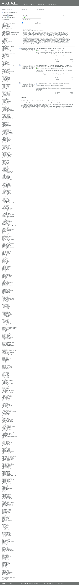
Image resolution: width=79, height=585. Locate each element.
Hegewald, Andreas (6, 186)
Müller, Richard (5, 360)
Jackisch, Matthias (6, 230)
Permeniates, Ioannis (7, 396)
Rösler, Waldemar (6, 443)
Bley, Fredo (4, 61)
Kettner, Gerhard (6, 257)
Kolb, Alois (4, 277)
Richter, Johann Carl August (8, 432)
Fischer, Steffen (5, 129)
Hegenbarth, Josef (6, 185)
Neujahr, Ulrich (5, 375)
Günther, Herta (5, 163)
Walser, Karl (5, 542)
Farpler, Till (4, 123)
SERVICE (47, 1)
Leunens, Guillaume (6, 308)
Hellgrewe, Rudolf (6, 191)
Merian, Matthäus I (6, 335)
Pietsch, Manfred (6, 400)
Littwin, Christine (6, 316)
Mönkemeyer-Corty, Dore (8, 348)
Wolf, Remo (5, 564)
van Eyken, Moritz (6, 529)
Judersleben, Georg (6, 236)
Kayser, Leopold (6, 253)
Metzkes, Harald (6, 339)
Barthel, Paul (5, 45)
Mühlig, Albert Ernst (6, 358)
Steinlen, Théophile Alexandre (9, 498)
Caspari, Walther (6, 79)
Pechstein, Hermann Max (8, 394)
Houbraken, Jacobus (7, 221)
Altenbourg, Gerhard (7, 30)
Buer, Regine (5, 76)
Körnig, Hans (5, 281)
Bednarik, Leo (5, 49)
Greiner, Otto (5, 153)
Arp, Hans (4, 39)
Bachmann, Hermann (7, 41)
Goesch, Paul (5, 151)
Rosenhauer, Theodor (7, 442)
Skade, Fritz (5, 491)
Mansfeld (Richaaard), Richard (9, 327)
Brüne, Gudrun (5, 72)
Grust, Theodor (5, 162)
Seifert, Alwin (5, 486)
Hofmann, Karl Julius (7, 212)
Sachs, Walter (5, 445)
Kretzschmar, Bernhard (7, 285)
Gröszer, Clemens (6, 159)
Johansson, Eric (6, 233)
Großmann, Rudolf (6, 156)
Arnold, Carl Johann (6, 37)
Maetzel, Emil (5, 324)
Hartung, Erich (5, 178)
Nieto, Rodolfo (5, 376)
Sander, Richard (6, 448)
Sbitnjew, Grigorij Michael (8, 451)
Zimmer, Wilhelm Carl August (8, 577)
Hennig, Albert (5, 195)
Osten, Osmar (5, 388)
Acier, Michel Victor (6, 22)
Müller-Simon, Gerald (7, 367)
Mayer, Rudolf (5, 329)
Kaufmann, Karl (5, 252)
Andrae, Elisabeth (6, 31)
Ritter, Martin (5, 437)
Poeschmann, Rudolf (7, 405)
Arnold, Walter (5, 35)
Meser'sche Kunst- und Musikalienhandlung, (7, 338)
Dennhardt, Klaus (6, 95)
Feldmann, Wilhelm (6, 125)
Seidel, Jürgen (5, 485)
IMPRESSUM (50, 583)
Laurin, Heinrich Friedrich (8, 299)
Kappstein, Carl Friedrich (8, 247)
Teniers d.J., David (6, 510)
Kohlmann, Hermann (7, 275)
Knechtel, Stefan (6, 267)
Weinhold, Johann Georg (8, 551)
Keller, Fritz (4, 254)
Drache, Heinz (5, 104)
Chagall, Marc (5, 80)
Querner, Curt (5, 415)
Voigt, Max (4, 536)
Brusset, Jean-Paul (6, 73)
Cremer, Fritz (5, 90)
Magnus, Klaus (5, 326)
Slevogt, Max (5, 493)
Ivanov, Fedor (5, 228)
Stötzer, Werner (5, 501)
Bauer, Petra (5, 48)
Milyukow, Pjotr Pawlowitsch (8, 345)
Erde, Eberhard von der (7, 118)
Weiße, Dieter (5, 554)
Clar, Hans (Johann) (7, 81)
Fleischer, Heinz (6, 131)
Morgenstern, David (6, 349)
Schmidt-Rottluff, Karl (7, 463)
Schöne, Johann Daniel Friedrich (9, 470)
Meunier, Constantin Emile (8, 342)
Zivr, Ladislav (5, 578)
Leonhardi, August (6, 306)
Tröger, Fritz (5, 519)
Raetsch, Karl (5, 418)
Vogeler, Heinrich (6, 534)
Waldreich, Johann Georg (8, 541)
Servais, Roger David (7, 488)
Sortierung (8, 15)
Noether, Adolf (5, 377)
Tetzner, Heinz (5, 511)
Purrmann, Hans (6, 413)
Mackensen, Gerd (6, 323)
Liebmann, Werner (6, 313)
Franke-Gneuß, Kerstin (7, 133)
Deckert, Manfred (6, 93)
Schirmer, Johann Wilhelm (8, 458)
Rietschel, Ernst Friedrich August (9, 436)
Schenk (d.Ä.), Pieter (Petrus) (9, 456)
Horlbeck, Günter (6, 220)
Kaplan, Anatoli (5, 246)
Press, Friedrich (6, 409)
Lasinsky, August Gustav (8, 298)
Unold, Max (4, 528)
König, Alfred (5, 280)
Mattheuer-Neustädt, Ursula (8, 328)
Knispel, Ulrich (5, 268)
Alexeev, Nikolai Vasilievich (8, 28)
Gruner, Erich (5, 161)
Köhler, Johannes (6, 274)
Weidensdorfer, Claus (7, 549)
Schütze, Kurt (5, 482)
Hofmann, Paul (5, 210)
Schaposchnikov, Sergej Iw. (8, 452)
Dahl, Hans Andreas (6, 91)
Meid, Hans (4, 330)
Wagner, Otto (5, 540)
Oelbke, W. (4, 381)
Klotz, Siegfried (5, 265)
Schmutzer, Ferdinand (7, 465)
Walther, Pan (5, 543)
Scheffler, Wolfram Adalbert (8, 453)
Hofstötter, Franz (6, 213)
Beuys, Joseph (5, 56)
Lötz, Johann (5, 320)
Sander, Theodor (6, 449)
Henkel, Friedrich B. (6, 193)
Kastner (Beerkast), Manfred (9, 250)
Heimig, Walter (5, 187)
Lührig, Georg (5, 322)
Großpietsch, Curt (6, 157)
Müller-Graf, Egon (6, 365)
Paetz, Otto (4, 391)
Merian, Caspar (5, 336)
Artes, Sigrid (5, 40)
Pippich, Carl (5, 403)
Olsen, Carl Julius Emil (7, 383)
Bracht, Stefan (5, 70)
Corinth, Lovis (5, 87)
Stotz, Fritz (4, 500)
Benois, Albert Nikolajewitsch (8, 53)
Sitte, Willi (4, 490)
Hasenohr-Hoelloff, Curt (7, 179)
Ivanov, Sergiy (5, 227)
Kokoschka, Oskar (6, 276)
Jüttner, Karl (5, 238)
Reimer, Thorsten (6, 424)
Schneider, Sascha (6, 466)
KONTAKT (53, 1)
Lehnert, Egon (5, 300)
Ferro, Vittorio (5, 128)
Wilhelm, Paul (5, 558)
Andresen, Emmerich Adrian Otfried (10, 32)
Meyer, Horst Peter (6, 344)
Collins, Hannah (5, 86)
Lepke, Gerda (5, 307)
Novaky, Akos (5, 379)
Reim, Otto (4, 422)
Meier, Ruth (4, 331)
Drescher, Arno (5, 108)
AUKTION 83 (48, 4)
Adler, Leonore (5, 24)
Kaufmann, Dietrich (6, 251)
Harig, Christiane (6, 177)
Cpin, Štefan (5, 88)
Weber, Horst (5, 547)
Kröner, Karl (5, 288)
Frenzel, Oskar (5, 134)
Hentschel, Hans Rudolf (7, 197)
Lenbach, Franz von (7, 303)
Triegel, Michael (5, 518)
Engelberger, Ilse (6, 116)
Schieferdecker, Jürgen (7, 457)
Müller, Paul (4, 362)
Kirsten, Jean (5, 260)
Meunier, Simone (6, 341)
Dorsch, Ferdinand (6, 103)
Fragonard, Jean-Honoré (8, 132)
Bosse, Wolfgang (6, 68)
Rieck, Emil (4, 435)
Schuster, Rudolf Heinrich (8, 479)
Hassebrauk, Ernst (6, 180)
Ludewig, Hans (5, 321)
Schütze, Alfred (5, 480)
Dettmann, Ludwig (6, 96)
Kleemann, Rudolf (6, 261)
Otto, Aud (4, 389)
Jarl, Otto (4, 231)
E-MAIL (10, 583)
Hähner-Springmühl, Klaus (8, 171)
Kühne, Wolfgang (6, 295)
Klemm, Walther (5, 262)
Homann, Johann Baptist (8, 216)
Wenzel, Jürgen (5, 555)
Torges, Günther (6, 515)
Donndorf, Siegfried (6, 101)
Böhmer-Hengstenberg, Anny (9, 65)
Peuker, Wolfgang (6, 398)
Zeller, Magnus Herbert (7, 572)
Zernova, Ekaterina (6, 573)
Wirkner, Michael (6, 561)
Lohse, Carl (5, 318)
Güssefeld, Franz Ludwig (8, 164)
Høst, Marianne (5, 223)
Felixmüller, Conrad (6, 126)
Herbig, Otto (5, 198)
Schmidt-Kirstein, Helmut (8, 462)
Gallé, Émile (5, 142)
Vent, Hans (4, 531)
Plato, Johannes (6, 404)
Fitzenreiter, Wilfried (6, 130)
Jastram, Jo (5, 232)
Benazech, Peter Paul (7, 52)
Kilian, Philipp (5, 258)
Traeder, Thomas (6, 516)
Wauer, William (5, 546)
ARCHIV (41, 1)
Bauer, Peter (5, 47)
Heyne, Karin (5, 206)
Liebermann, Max (6, 312)
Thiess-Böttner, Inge (7, 513)
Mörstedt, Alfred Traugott (8, 352)
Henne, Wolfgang (6, 194)
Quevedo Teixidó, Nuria (7, 417)
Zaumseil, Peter (5, 571)
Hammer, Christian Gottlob (8, 172)
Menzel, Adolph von (6, 334)
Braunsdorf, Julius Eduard (8, 71)
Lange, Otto (5, 296)
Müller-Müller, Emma (7, 366)
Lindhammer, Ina (6, 315)
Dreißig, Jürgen (5, 107)
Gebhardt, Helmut (6, 145)
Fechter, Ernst (5, 124)
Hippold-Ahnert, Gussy (7, 208)
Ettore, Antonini (5, 122)
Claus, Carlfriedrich (6, 84)
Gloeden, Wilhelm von (7, 149)
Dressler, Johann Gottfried (8, 110)
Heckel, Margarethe (6, 184)
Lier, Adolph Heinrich (7, 314)
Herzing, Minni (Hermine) (8, 202)
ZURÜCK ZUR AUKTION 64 (10, 12)
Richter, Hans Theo (6, 429)
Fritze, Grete (5, 137)
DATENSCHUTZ (59, 583)
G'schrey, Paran (6, 140)
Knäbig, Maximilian (6, 266)
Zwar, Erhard (5, 579)
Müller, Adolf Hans (6, 364)
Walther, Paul (5, 544)
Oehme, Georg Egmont (7, 380)
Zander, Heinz (5, 570)
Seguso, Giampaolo (6, 483)
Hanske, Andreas (6, 176)
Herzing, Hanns (5, 201)
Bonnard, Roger (6, 66)
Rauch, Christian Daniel (7, 419)
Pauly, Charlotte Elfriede (7, 392)
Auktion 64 (26, 22)
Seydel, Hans (5, 489)
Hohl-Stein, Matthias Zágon (8, 214)
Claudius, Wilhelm (6, 83)
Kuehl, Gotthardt (6, 292)
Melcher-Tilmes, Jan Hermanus (9, 333)
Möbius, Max (5, 346)
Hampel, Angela (5, 175)
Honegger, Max (5, 219)
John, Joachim (5, 235)
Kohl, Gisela (5, 273)
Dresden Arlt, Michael (7, 109)
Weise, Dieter (5, 553)
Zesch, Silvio (5, 574)
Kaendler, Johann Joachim (8, 239)
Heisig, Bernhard (6, 189)
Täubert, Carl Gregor (7, 506)
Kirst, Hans (4, 259)
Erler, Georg (5, 119)
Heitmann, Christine (6, 190)
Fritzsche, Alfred (6, 138)
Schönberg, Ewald (6, 468)
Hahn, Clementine (6, 169)
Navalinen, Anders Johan (8, 371)
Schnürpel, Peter (6, 467)
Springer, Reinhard (6, 496)
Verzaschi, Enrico (6, 532)
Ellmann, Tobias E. (6, 115)
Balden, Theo (5, 42)
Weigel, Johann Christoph (8, 550)
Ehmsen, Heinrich (6, 114)
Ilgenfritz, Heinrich (6, 224)
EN (61, 1)
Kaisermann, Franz (6, 240)
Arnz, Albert (5, 38)
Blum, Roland (5, 63)
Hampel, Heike (5, 174)
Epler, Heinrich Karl (6, 117)
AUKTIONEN (25, 1)
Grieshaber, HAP (6, 155)
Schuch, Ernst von (6, 472)
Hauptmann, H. (5, 182)
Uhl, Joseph (5, 524)
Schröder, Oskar (6, 471)
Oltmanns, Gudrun (6, 384)
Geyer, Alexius (5, 147)
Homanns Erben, (6, 217)
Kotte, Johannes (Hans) (7, 282)
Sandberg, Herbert (6, 447)
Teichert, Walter (5, 508)
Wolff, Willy (4, 565)
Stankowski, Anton (6, 497)
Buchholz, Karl (5, 75)
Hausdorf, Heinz (6, 183)
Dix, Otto (4, 100)
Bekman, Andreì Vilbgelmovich (9, 50)
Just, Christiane (5, 237)
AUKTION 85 (33, 4)
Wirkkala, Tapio (5, 559)
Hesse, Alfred (5, 204)
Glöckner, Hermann (6, 148)
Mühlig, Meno (5, 357)
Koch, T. (4, 271)
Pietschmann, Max (6, 402)
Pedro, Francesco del (7, 395)
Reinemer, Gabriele (6, 425)
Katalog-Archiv (27, 23)
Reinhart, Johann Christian (8, 426)
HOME (4, 583)
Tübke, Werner (5, 521)
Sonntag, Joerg (5, 495)
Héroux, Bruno (5, 199)
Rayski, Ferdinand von (7, 421)
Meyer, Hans (5, 343)
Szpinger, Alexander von (7, 504)
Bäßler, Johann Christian (8, 46)
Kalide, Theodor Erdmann (8, 243)
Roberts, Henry (5, 438)
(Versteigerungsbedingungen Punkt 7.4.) (56, 102)
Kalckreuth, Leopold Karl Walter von (10, 242)
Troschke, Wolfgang (7, 520)
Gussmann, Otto (6, 166)
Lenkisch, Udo (5, 305)
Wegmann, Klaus (6, 548)
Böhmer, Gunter (6, 64)
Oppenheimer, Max (6, 386)
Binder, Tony (5, 58)
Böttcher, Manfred (6, 69)
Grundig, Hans (5, 160)
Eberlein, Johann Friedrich (8, 113)
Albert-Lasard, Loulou (7, 27)
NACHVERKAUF (34, 1)
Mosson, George (6, 353)
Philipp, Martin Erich (6, 399)
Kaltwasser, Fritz (6, 244)
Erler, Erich (4, 121)
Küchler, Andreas (6, 291)
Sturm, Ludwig (5, 503)
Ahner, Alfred (5, 25)
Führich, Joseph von (7, 139)
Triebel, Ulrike (5, 517)
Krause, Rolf (5, 284)
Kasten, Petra (5, 248)
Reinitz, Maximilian (6, 427)
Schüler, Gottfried (6, 473)
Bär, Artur (4, 43)
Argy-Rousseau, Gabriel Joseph (9, 34)
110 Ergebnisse (38, 23)
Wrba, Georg (5, 566)
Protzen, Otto (5, 412)
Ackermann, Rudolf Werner (8, 23)
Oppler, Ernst (5, 387)
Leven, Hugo (5, 311)
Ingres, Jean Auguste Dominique (9, 225)
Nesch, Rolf (5, 374)
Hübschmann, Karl (6, 222)
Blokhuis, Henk (5, 62)
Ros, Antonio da (5, 441)
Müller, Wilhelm (5, 359)
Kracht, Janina (5, 283)
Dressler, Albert (5, 111)
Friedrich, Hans (5, 136)
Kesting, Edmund (6, 255)
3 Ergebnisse (38, 22)
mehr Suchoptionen (64, 15)
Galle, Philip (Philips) (7, 144)
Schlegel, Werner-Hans (7, 459)
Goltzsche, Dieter (6, 152)
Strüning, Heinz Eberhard (8, 502)
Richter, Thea (5, 430)
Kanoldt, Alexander (6, 245)
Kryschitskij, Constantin (7, 290)
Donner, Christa (5, 102)
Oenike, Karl (5, 382)
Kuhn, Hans (5, 293)
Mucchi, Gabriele (6, 356)
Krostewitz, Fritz (6, 289)
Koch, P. (4, 270)
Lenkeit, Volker (5, 304)
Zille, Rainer (5, 576)
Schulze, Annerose (6, 474)
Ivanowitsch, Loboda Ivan (8, 229)
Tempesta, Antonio (6, 509)
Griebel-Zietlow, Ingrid (7, 154)
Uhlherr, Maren (5, 525)
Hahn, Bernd (5, 170)
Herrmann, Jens (6, 200)
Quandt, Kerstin (5, 414)
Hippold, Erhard (5, 207)
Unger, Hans (5, 527)
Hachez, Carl (5, 167)
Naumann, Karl (5, 368)
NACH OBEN (24, 97)
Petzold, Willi (5, 397)
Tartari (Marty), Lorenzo (7, 505)
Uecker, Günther (6, 523)
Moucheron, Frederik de (7, 354)
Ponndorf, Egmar (6, 407)
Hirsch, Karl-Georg (6, 209)
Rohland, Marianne (6, 440)
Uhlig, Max (4, 526)
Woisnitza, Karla (6, 563)
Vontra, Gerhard (6, 539)
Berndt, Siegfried (6, 55)
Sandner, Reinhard (6, 450)
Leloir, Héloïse (5, 301)
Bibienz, (4, 57)
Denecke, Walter (6, 94)
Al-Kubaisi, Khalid (6, 26)
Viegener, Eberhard (6, 533)
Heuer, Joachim (5, 205)
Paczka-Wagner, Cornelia (8, 390)
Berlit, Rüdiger (5, 54)
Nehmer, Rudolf (5, 372)
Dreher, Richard (6, 106)
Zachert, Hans (5, 567)
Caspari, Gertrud (6, 78)
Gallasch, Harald (6, 141)
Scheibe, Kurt (5, 455)
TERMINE (26, 4)
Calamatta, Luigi (6, 77)
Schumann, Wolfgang (7, 478)
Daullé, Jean (5, 92)
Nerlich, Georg (5, 373)
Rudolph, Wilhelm (6, 444)
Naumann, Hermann (7, 369)
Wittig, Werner (5, 562)
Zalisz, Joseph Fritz (6, 569)
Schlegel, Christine (6, 460)
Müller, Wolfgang (6, 361)
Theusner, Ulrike (6, 512)
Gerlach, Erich (5, 146)
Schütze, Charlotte (6, 481)
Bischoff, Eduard (6, 60)
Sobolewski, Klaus (6, 494)
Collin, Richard (5, 85)
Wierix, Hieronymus (6, 556)
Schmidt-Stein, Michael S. (8, 464)
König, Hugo (5, 278)
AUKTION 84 (41, 4)
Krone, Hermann (6, 286)
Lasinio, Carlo (5, 297)
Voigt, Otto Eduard (6, 535)
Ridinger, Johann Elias (7, 434)
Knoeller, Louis (5, 269)
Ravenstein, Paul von (7, 420)
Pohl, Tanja (4, 406)
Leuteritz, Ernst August (7, 309)
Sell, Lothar (4, 487)
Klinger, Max (5, 263)
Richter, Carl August (6, 433)
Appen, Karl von (6, 33)
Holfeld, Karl (5, 215)
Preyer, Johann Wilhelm (7, 410)
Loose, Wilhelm (5, 319)
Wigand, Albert (5, 557)
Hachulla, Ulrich (5, 168)
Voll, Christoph (5, 538)
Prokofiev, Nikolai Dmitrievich (9, 411)
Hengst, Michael (6, 192)
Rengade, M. (5, 428)
